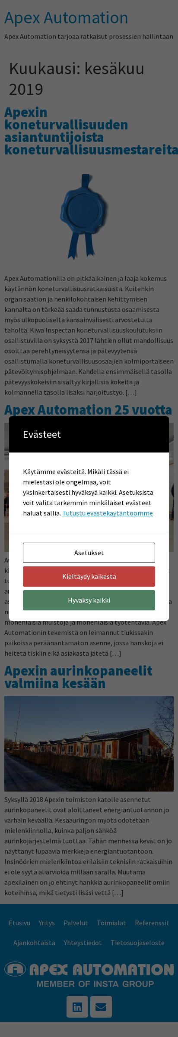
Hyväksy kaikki (89, 600)
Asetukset (89, 552)
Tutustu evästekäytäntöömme (107, 513)
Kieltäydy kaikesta (89, 576)
